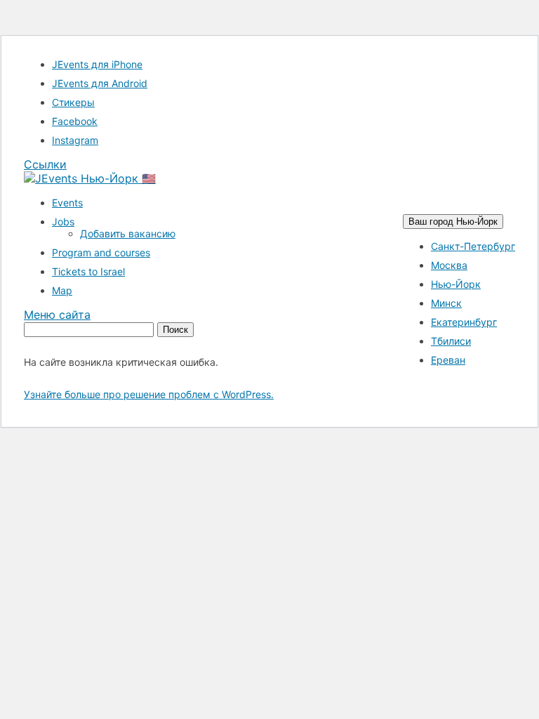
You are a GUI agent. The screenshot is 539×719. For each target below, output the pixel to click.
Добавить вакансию (127, 233)
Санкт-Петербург (473, 246)
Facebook (75, 121)
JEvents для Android (99, 83)
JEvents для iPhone (97, 64)
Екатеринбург (464, 322)
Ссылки (45, 164)
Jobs (63, 221)
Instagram (75, 140)
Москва (449, 265)
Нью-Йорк (456, 284)
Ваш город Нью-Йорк (453, 221)
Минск (446, 303)
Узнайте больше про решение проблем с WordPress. (149, 394)
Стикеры (73, 102)
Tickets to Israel (88, 271)
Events (67, 203)
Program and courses (101, 252)
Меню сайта (57, 315)
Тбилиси (451, 341)
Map (62, 290)
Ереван (448, 360)
